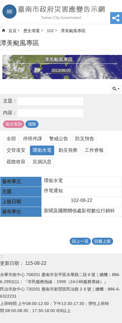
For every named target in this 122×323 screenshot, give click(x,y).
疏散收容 (16, 161)
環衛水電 (42, 150)
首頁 (12, 30)
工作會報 (94, 150)
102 (50, 30)
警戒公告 (58, 138)
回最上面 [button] (102, 241)
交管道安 (16, 150)
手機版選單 (9, 11)
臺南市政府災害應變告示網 (61, 12)
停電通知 (53, 190)
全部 (11, 138)
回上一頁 (80, 241)
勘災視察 (68, 150)
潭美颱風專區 (73, 30)
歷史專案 (31, 30)
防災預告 (84, 138)
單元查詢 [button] (116, 88)
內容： (10, 112)
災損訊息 (42, 161)
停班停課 (32, 138)
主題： (10, 101)
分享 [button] (116, 18)
